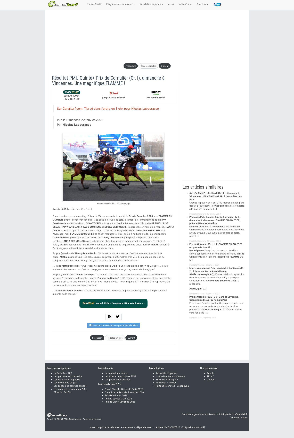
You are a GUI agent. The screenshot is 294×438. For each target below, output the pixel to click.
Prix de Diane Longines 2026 (120, 401)
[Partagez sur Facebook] (109, 317)
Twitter (172, 382)
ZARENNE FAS (151, 244)
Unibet (210, 379)
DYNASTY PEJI (94, 223)
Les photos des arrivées (117, 379)
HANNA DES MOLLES (73, 241)
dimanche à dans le (210, 226)
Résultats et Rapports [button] (150, 4)
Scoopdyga (183, 385)
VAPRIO (64, 244)
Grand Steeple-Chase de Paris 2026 (124, 389)
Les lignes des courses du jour (70, 385)
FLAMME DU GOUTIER (82, 233)
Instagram (172, 379)
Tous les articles (148, 66)
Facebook (161, 382)
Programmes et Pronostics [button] (119, 4)
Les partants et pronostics (68, 376)
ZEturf (210, 376)
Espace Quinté (94, 4)
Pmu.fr (210, 373)
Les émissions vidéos (116, 373)
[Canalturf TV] (217, 5)
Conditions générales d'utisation (199, 414)
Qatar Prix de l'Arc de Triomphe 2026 (124, 392)
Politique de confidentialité (233, 414)
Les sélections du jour (65, 382)
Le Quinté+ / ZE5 (63, 373)
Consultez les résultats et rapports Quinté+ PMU (114, 325)
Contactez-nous (238, 417)
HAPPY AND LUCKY (71, 226)
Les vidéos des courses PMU (120, 376)
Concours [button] (202, 4)
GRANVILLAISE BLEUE (148, 230)
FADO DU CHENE (92, 226)
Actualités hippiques (166, 373)
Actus (171, 4)
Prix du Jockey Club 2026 (118, 398)
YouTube (160, 379)
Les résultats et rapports (67, 379)
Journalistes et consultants (170, 376)
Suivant (164, 66)
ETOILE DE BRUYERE (115, 226)
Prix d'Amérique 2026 (116, 395)
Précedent (131, 66)
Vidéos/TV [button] (184, 4)
